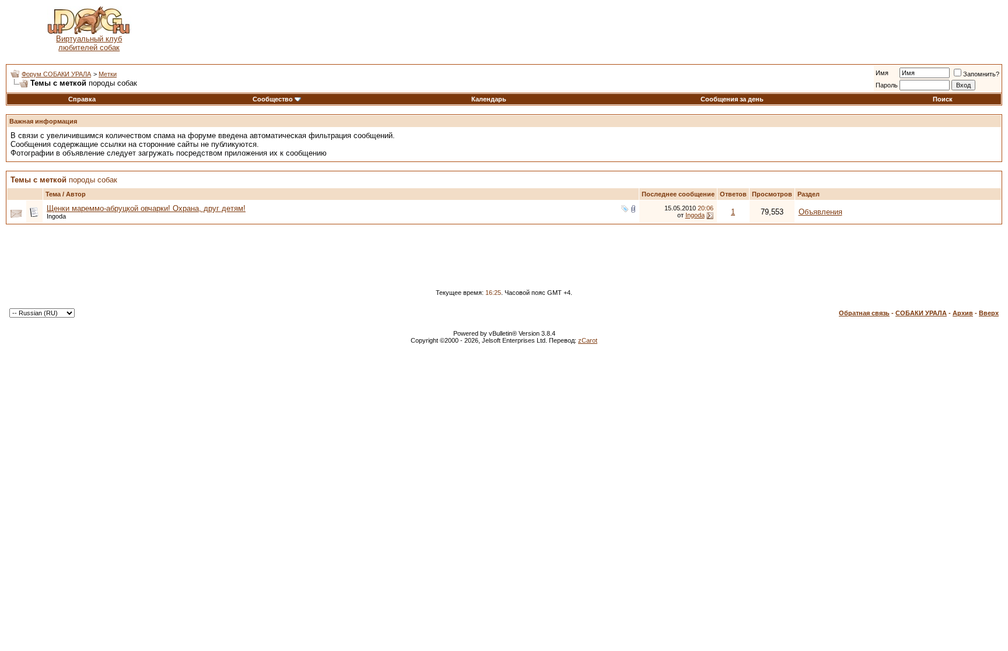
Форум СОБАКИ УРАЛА (56, 74)
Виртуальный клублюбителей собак (89, 43)
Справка (82, 99)
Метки (108, 74)
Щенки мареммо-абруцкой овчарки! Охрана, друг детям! (146, 208)
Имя (882, 72)
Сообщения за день (732, 99)
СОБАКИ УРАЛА (921, 312)
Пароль (887, 85)
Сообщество (273, 99)
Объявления (820, 211)
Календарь (488, 99)
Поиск (943, 99)
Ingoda (56, 216)
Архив (963, 312)
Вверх (989, 312)
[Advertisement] (586, 29)
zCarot (587, 340)
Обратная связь (864, 312)
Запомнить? (981, 74)
